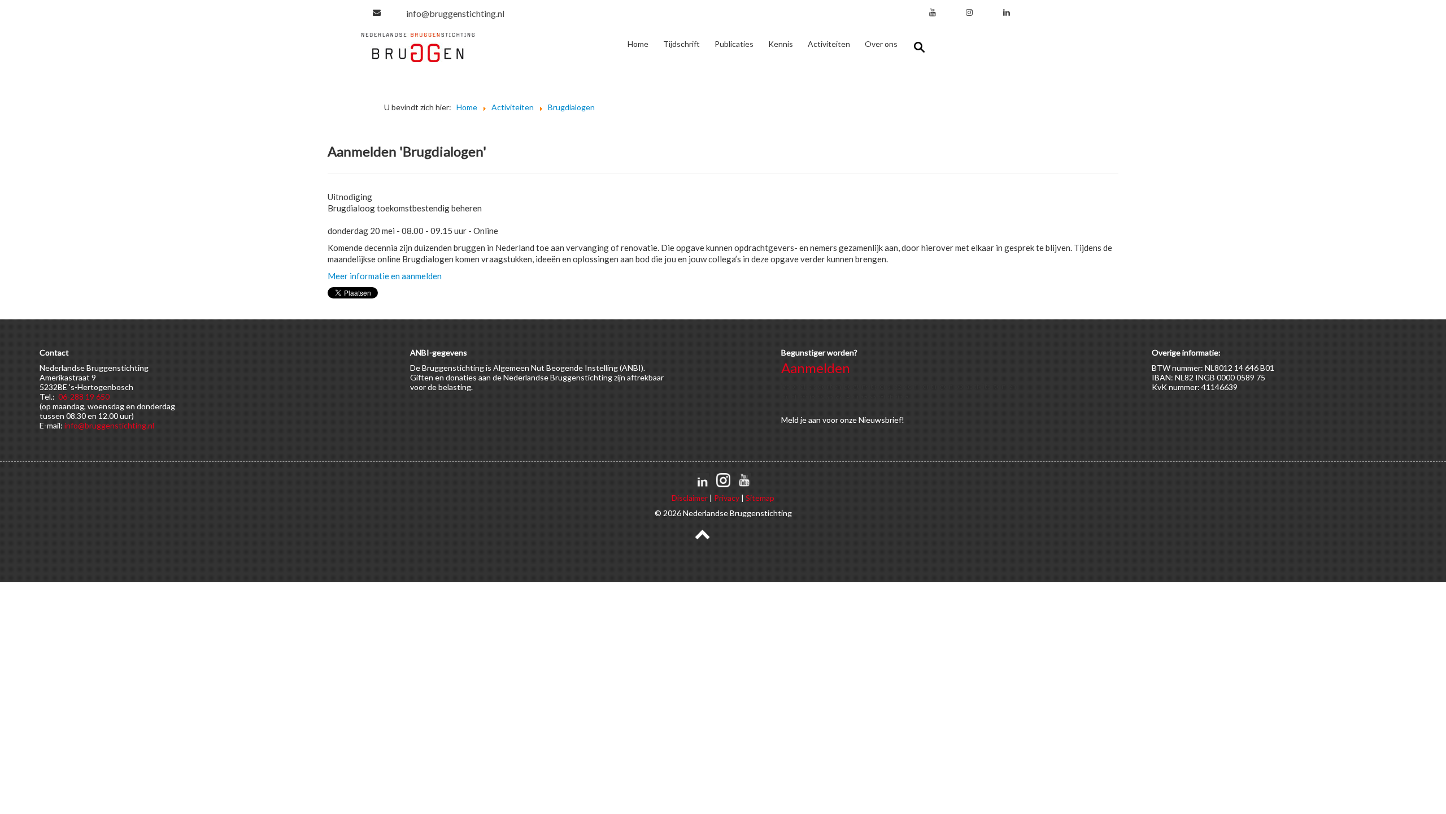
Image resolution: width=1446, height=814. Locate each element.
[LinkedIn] (1006, 12)
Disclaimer (690, 498)
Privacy (726, 498)
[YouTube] (932, 12)
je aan (810, 420)
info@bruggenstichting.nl (455, 13)
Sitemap (760, 498)
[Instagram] (969, 12)
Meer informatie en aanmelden (385, 276)
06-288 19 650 (84, 396)
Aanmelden (815, 368)
